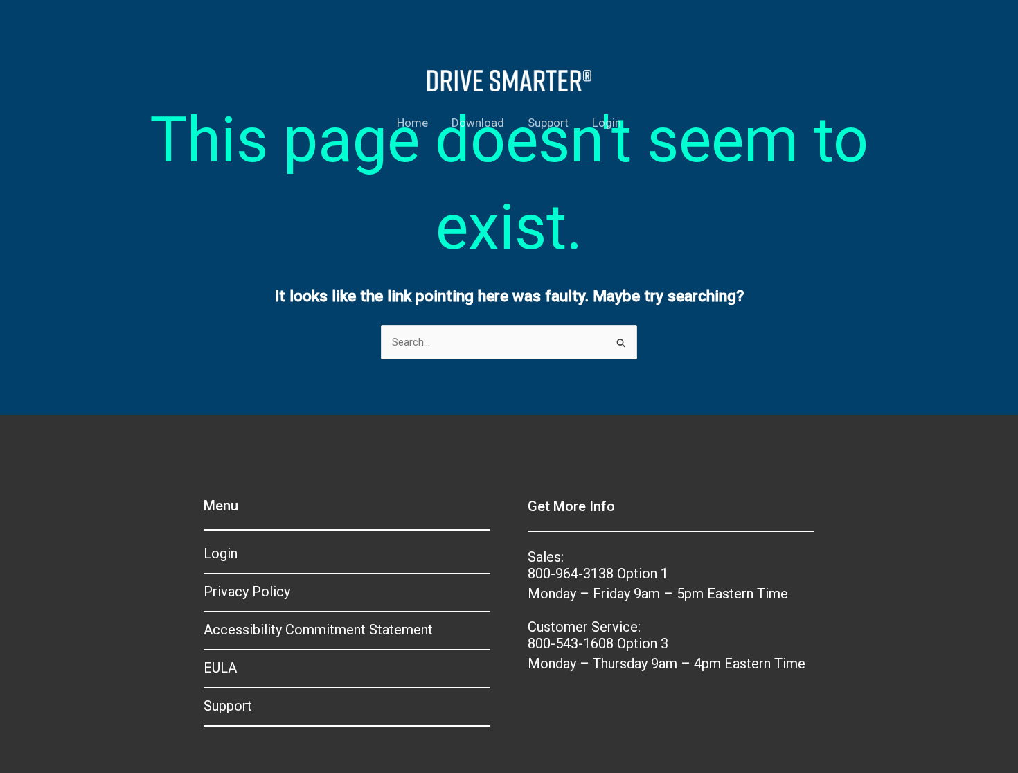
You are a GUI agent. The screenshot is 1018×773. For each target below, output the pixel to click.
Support (548, 123)
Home (412, 123)
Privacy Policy (247, 591)
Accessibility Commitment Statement (318, 629)
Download (478, 123)
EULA (220, 667)
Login (606, 123)
